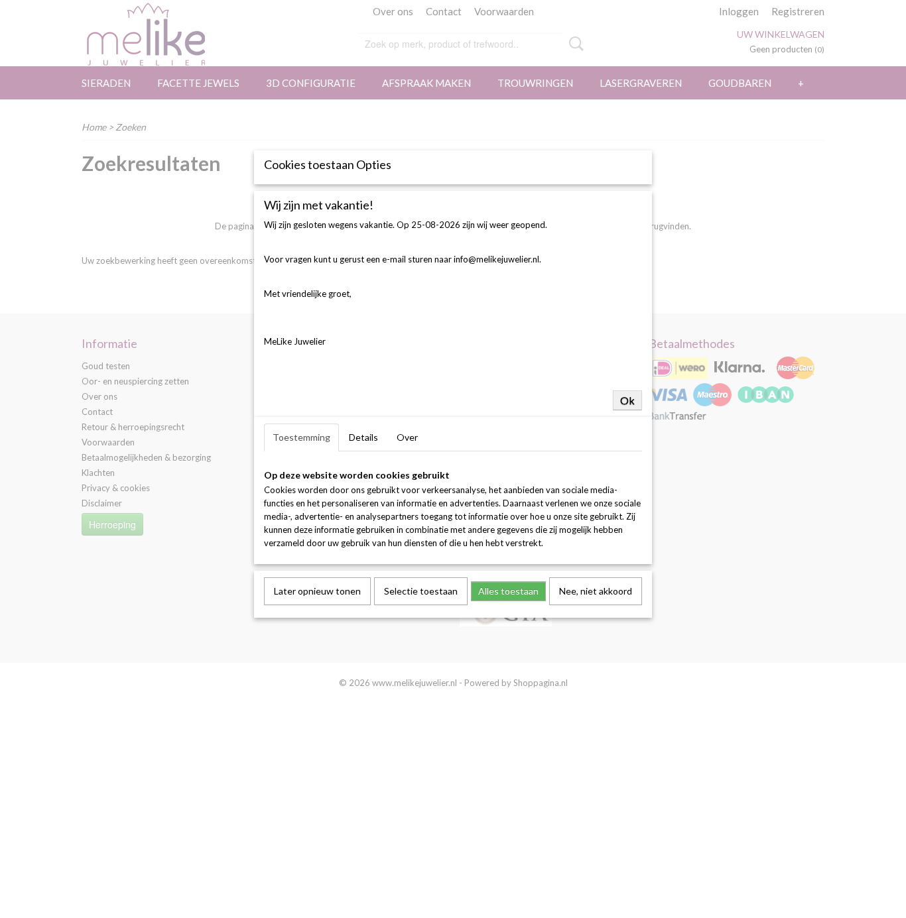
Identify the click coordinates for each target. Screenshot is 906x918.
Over (407, 437)
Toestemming (301, 437)
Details (363, 437)
